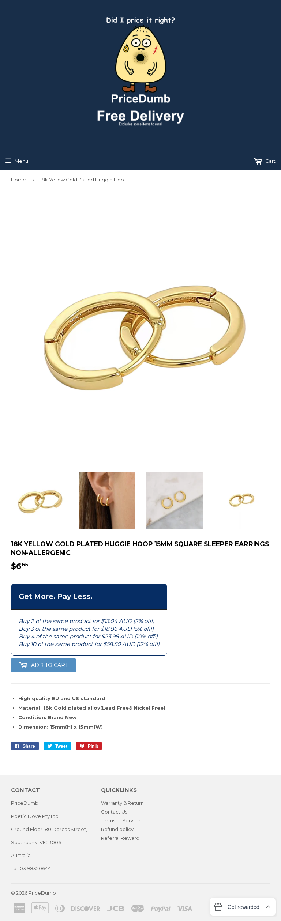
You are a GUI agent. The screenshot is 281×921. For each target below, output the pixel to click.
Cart (270, 161)
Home (18, 179)
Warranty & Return (122, 803)
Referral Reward (120, 838)
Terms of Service (120, 820)
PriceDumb (42, 893)
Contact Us (114, 812)
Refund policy (117, 829)
